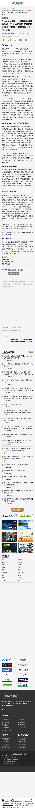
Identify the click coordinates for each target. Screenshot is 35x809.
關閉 (23, 807)
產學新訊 (22, 725)
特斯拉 (20, 580)
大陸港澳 (11, 8)
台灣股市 (4, 562)
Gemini (4, 580)
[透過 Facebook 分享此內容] (4, 40)
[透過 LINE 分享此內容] (9, 40)
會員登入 (6, 744)
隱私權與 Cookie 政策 (8, 805)
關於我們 (23, 739)
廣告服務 (23, 744)
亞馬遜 (20, 562)
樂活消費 (22, 722)
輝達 (3, 559)
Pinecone (24, 59)
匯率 (19, 570)
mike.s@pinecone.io (8, 262)
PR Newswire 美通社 (9, 33)
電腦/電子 (12, 270)
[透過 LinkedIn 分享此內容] (20, 40)
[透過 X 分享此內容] (15, 40)
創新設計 (6, 722)
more (31, 351)
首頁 (5, 8)
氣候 (3, 570)
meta (3, 577)
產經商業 (6, 719)
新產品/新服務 (13, 273)
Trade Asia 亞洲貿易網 (13, 763)
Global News (8, 730)
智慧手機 (20, 572)
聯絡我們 (23, 747)
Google (20, 577)
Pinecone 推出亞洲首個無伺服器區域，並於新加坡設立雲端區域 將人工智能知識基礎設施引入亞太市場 (17, 12)
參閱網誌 (9, 235)
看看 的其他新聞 (12, 328)
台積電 (20, 559)
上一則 (5, 337)
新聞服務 (23, 742)
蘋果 (3, 575)
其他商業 (6, 727)
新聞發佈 (6, 739)
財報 (19, 567)
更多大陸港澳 (16, 510)
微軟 (3, 565)
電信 (20, 270)
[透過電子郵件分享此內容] (26, 40)
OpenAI (20, 575)
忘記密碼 (6, 747)
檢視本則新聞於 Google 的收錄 (10, 36)
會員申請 (6, 742)
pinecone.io (12, 253)
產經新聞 (4, 572)
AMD (19, 565)
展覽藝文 (6, 725)
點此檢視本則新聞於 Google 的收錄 (11, 330)
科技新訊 (22, 719)
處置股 (3, 567)
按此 (3, 232)
